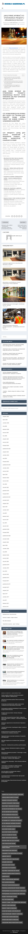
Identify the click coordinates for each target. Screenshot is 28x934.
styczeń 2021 (6, 526)
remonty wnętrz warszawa (9, 908)
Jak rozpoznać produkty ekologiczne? (15, 640)
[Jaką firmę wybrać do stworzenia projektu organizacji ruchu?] (14, 36)
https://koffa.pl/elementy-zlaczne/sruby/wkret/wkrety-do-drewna (12, 383)
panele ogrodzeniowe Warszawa (10, 879)
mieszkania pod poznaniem (9, 867)
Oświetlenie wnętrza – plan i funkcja (11, 624)
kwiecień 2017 (6, 603)
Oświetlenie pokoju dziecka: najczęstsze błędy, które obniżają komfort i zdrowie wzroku (13, 345)
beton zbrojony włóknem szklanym (11, 823)
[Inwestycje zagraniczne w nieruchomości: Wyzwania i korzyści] (14, 254)
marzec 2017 (5, 606)
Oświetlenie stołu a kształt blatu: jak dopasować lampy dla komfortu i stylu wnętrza (14, 349)
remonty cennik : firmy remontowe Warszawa (14, 902)
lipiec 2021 (5, 506)
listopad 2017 (6, 580)
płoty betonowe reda (7, 899)
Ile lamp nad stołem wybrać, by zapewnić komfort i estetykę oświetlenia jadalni (12, 364)
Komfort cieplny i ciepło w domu (10, 617)
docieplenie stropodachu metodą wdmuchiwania (10, 847)
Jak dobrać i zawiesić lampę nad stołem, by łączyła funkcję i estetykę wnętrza (12, 354)
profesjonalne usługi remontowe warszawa (13, 893)
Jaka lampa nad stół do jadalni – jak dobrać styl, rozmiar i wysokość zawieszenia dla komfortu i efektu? (14, 359)
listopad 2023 (6, 461)
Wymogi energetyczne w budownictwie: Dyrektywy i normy (13, 741)
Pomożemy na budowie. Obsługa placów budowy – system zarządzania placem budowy (13, 178)
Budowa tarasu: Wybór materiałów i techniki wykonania (13, 387)
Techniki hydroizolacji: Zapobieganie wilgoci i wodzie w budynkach (14, 728)
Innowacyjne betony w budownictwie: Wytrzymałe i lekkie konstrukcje (13, 776)
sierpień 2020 (6, 542)
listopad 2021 (6, 493)
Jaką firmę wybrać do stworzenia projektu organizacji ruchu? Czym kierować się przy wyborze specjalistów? (12, 78)
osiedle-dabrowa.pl (13, 22)
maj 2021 (5, 513)
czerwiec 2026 (6, 422)
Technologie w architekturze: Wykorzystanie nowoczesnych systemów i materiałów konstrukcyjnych (11, 767)
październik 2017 (6, 584)
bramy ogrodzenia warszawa (9, 837)
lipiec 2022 (5, 474)
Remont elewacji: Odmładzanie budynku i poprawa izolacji (13, 749)
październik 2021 (6, 497)
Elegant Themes (15, 930)
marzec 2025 (5, 442)
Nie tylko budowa (7, 620)
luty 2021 (5, 522)
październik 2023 (6, 464)
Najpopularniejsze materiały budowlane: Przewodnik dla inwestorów (13, 736)
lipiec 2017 (5, 593)
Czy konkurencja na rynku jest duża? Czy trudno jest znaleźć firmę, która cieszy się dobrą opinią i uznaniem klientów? (13, 82)
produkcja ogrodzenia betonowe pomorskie (13, 888)
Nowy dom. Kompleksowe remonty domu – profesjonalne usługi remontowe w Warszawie (13, 656)
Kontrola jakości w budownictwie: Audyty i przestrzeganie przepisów (11, 772)
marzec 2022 (5, 481)
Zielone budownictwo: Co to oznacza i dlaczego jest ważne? (15, 681)
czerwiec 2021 (6, 510)
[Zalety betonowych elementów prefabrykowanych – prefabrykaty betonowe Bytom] (14, 316)
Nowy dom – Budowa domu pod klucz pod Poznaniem (13, 745)
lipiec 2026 (5, 419)
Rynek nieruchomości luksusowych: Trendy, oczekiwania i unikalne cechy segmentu (11, 757)
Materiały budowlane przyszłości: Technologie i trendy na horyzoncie (13, 753)
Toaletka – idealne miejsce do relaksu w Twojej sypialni (13, 392)
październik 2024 (6, 448)
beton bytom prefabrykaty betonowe (11, 809)
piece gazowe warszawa (8, 882)
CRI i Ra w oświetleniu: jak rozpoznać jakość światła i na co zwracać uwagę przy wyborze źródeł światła (15, 648)
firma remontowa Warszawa (9, 850)
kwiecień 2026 (6, 429)
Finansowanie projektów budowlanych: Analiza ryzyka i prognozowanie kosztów (14, 672)
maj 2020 (5, 551)
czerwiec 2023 (6, 468)
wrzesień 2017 (6, 587)
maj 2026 (5, 426)
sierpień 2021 (6, 503)
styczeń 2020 (6, 561)
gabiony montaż (6, 856)
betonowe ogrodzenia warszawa (10, 817)
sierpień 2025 (6, 439)
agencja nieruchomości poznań (10, 797)
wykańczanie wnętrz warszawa (10, 919)
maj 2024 (5, 458)
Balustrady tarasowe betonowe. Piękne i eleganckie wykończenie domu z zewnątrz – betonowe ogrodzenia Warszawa (14, 718)
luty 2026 (5, 435)
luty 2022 (5, 484)
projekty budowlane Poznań (9, 896)
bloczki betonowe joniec (8, 829)
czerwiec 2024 (6, 455)
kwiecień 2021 (6, 516)
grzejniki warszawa (7, 862)
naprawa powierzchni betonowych (11, 873)
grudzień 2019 (6, 564)
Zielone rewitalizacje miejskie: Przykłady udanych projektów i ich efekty (14, 396)
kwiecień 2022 (6, 477)
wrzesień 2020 (6, 539)
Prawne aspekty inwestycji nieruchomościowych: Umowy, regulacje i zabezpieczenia (12, 696)
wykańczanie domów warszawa (10, 916)
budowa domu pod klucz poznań (10, 840)
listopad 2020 (6, 532)
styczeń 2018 (6, 574)
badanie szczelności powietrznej (10, 803)
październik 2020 (6, 535)
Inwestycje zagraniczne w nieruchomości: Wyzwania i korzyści (13, 263)
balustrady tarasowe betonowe (10, 806)
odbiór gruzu (5, 876)
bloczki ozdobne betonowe (9, 834)
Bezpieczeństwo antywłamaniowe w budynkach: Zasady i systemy (15, 664)
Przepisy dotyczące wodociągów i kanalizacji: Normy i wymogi (14, 304)
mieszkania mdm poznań (8, 865)
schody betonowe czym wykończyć (11, 911)
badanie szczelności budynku (9, 800)
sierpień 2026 (6, 416)
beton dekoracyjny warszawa (9, 811)
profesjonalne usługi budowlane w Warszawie (14, 890)
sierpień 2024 (6, 451)
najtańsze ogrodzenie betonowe (10, 870)
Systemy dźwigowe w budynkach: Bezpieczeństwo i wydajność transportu (12, 373)
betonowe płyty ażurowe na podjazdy (12, 820)
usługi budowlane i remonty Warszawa (12, 913)
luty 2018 (5, 571)
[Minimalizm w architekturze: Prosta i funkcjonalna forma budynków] (14, 274)
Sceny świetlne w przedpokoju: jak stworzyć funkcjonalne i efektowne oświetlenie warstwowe (15, 633)
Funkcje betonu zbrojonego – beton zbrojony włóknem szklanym (13, 762)
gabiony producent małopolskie (10, 859)
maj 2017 (5, 600)
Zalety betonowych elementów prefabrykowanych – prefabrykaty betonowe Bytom (14, 326)
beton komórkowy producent (10, 814)
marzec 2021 (5, 519)
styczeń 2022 (6, 487)
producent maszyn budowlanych (10, 885)
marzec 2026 (5, 432)
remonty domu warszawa (8, 905)
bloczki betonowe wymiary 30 (9, 832)
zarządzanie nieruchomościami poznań (12, 922)
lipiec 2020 (5, 545)
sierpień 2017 (6, 590)
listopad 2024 (6, 445)
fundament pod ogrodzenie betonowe (12, 853)
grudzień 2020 (6, 529)
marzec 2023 (5, 471)
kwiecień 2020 (6, 555)
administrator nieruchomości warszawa (12, 794)
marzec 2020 (5, 558)
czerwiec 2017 (6, 596)
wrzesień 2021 (6, 500)
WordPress (15, 932)
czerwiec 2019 (6, 568)
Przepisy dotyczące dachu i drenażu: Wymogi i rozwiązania (11, 713)
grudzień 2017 (6, 577)
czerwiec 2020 (6, 548)
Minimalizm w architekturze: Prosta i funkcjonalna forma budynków (12, 283)
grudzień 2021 (6, 490)
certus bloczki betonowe (8, 843)
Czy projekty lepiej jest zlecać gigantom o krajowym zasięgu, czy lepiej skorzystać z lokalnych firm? (12, 86)
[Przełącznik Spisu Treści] (22, 75)
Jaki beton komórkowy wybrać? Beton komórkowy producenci (12, 700)
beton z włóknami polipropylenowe (11, 826)
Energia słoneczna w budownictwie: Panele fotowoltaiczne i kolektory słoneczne (11, 732)
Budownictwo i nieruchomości (10, 24)
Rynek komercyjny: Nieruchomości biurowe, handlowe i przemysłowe (13, 781)
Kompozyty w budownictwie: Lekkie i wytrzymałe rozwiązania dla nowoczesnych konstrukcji (12, 704)
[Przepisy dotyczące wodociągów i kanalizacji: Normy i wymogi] (14, 294)
